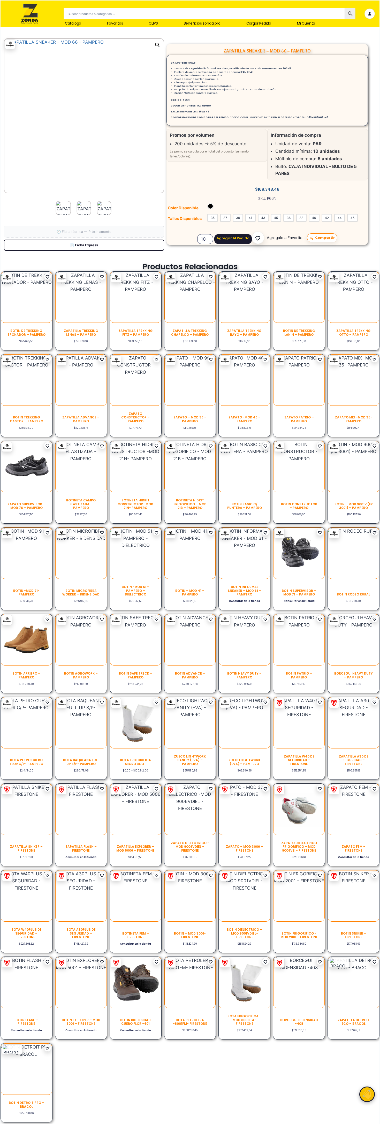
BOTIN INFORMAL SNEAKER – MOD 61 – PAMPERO (244, 591)
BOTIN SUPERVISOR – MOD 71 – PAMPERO (299, 592)
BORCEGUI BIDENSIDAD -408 (299, 1022)
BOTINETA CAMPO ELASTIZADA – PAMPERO (81, 504)
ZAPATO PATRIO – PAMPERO (299, 419)
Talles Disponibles (185, 218)
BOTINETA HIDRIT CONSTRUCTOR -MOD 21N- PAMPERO (135, 504)
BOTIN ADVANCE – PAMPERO (190, 675)
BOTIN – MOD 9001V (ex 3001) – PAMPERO (354, 506)
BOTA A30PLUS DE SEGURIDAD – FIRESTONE (81, 933)
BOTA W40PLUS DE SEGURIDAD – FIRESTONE (26, 933)
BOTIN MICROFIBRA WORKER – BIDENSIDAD (81, 592)
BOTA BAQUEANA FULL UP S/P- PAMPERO (81, 762)
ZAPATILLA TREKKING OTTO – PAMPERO (353, 332)
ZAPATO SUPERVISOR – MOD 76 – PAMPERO (26, 506)
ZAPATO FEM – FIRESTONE (354, 848)
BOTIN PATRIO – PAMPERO (299, 675)
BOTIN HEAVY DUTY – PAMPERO (244, 675)
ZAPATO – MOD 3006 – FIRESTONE (244, 848)
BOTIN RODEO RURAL (353, 594)
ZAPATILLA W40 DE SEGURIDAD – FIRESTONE (299, 760)
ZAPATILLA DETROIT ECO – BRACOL (354, 1022)
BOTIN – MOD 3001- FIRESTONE (190, 935)
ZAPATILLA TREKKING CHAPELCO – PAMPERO (190, 332)
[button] (258, 238)
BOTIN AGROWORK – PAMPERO (81, 675)
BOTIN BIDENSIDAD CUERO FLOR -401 (135, 1022)
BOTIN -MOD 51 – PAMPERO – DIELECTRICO (135, 591)
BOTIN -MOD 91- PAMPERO (26, 592)
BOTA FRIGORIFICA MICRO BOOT (135, 762)
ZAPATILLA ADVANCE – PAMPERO (81, 419)
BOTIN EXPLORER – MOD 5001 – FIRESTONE (81, 1022)
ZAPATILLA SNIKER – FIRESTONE (26, 848)
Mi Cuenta (306, 23)
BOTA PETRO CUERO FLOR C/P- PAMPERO (26, 762)
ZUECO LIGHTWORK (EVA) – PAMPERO (244, 762)
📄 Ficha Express (84, 245)
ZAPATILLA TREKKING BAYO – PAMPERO (244, 332)
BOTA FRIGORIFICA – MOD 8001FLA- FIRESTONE (244, 1020)
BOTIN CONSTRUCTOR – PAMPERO (299, 506)
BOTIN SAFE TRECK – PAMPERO (135, 675)
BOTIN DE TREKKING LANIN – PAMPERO (299, 332)
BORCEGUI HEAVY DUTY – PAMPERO (353, 675)
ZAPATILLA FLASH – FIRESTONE (81, 848)
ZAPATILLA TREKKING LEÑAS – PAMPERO (81, 332)
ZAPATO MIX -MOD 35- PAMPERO (353, 419)
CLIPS (153, 23)
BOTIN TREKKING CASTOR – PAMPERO (26, 419)
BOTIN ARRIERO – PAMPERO (26, 675)
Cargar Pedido (258, 23)
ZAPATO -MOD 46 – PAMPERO (245, 419)
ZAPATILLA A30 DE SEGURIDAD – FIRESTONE (353, 760)
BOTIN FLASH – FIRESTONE (26, 1022)
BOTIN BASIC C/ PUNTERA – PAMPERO (244, 506)
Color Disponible (183, 207)
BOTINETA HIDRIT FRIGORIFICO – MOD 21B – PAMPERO (190, 504)
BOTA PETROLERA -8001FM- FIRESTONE (190, 1022)
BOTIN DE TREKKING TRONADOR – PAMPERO (26, 332)
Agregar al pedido (233, 238)
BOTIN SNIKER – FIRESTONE (353, 935)
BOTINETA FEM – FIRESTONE (135, 935)
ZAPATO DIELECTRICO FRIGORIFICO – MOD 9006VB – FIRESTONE (299, 847)
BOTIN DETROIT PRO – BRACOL (26, 1104)
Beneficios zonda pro (202, 23)
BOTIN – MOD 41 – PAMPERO (189, 592)
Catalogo (73, 23)
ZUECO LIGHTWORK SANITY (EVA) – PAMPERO (190, 760)
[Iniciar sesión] (369, 14)
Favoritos (115, 23)
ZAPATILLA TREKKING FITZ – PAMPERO (135, 332)
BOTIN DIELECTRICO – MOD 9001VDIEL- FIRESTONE (244, 933)
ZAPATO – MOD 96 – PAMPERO (190, 419)
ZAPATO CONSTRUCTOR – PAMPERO (135, 417)
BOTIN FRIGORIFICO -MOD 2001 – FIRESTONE (299, 935)
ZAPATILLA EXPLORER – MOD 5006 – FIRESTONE (135, 848)
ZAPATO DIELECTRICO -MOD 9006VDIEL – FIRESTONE (190, 847)
